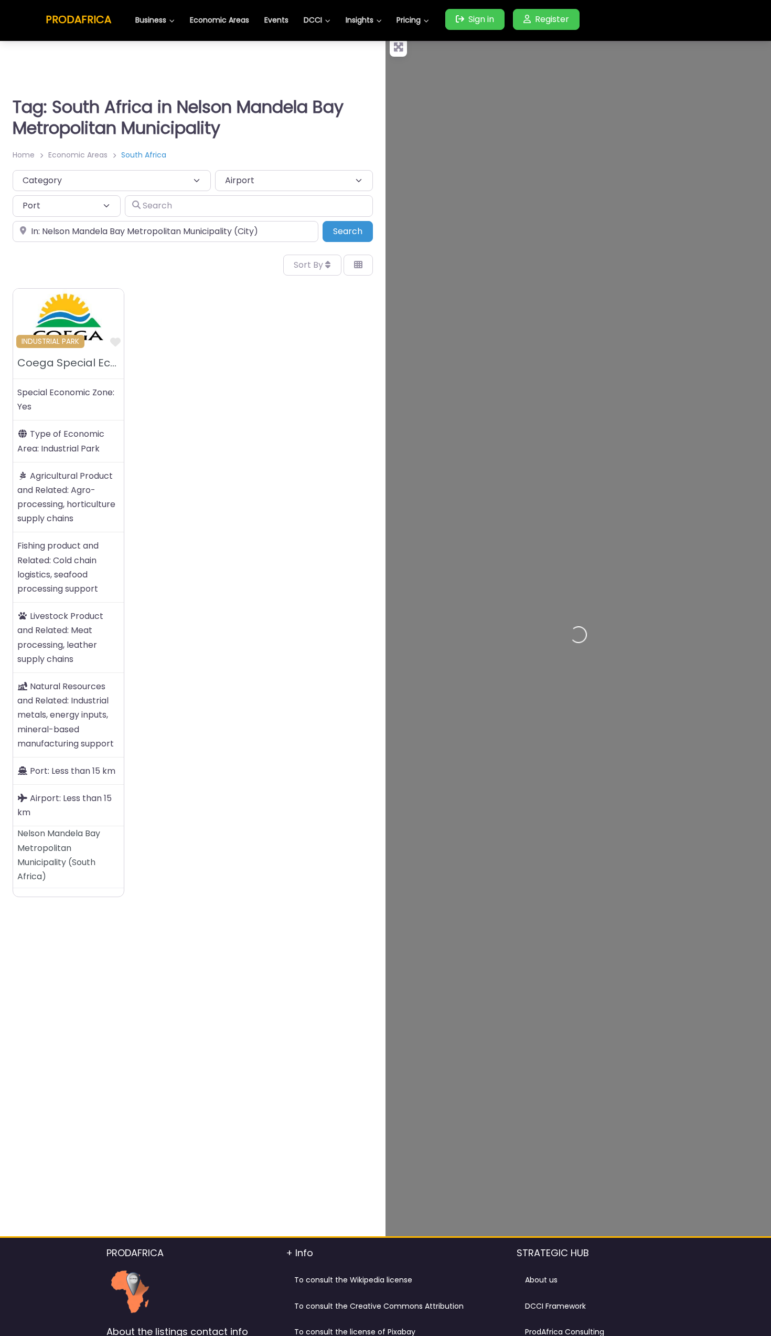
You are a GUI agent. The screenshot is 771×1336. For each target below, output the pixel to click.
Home (24, 155)
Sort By (309, 265)
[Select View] (358, 265)
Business (150, 20)
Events (276, 20)
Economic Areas (219, 20)
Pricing (409, 20)
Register (552, 19)
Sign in (481, 19)
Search (353, 231)
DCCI (313, 20)
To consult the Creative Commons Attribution (379, 1306)
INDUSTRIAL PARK (50, 341)
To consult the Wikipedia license (353, 1280)
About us (541, 1280)
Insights (359, 20)
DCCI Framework (555, 1306)
